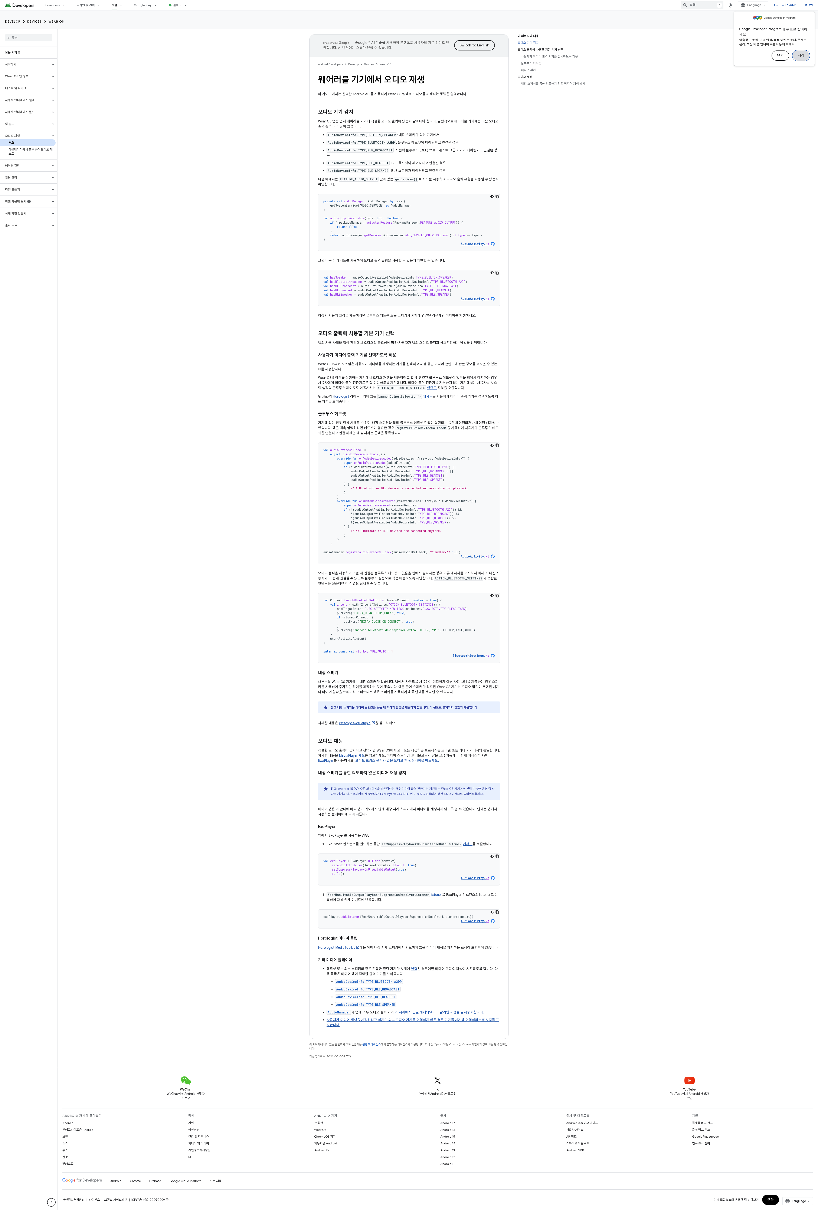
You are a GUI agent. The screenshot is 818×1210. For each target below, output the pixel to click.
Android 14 (447, 1143)
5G (190, 1157)
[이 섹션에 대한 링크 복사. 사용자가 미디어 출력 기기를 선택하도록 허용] (400, 355)
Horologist (341, 396)
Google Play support (705, 1136)
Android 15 (447, 1136)
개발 (114, 5)
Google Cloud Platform (185, 1181)
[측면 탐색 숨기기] (51, 1202)
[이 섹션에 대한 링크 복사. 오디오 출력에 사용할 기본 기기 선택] (399, 333)
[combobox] (702, 5)
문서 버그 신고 (701, 1130)
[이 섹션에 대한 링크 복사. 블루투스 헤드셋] (350, 414)
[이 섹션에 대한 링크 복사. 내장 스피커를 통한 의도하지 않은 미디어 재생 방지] (410, 773)
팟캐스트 (67, 1164)
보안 (65, 1136)
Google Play (143, 5)
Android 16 (447, 1130)
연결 (414, 969)
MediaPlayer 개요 (352, 755)
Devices (34, 21)
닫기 (780, 55)
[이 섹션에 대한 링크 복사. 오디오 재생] (347, 741)
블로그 (177, 5)
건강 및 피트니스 (198, 1136)
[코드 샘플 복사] (497, 196)
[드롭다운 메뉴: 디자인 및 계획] (101, 5)
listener (436, 895)
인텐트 (432, 388)
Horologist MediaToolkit (336, 948)
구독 (770, 1200)
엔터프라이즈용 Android (78, 1130)
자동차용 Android (325, 1143)
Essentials (52, 5)
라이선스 (94, 1199)
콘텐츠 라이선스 (371, 1044)
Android (67, 1123)
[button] (25, 64)
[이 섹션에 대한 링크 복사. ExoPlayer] (340, 827)
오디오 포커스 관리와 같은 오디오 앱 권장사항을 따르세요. (397, 761)
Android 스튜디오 (785, 5)
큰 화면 (318, 1123)
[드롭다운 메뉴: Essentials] (66, 5)
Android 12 (447, 1157)
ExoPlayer (326, 761)
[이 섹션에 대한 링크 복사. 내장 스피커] (342, 673)
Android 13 (447, 1150)
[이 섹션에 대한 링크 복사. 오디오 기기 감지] (357, 112)
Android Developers (330, 64)
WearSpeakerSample (354, 723)
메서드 (427, 396)
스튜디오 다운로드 (577, 1143)
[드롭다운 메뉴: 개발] (123, 5)
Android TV (321, 1150)
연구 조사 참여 (701, 1143)
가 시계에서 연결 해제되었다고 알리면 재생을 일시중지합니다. (439, 1012)
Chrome (135, 1181)
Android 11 (447, 1164)
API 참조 (571, 1136)
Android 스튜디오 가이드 (582, 1123)
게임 (191, 1123)
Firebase (155, 1181)
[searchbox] (28, 37)
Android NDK (575, 1150)
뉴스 (65, 1150)
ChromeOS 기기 (325, 1136)
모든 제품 (216, 1181)
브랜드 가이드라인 (115, 1199)
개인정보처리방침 (199, 1150)
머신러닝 (193, 1130)
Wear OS (56, 21)
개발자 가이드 (574, 1130)
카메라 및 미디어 (198, 1143)
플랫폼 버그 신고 (702, 1123)
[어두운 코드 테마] (492, 196)
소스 (65, 1143)
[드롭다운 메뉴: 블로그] (187, 5)
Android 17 (447, 1123)
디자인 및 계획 (86, 5)
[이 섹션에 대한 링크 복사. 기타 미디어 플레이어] (356, 960)
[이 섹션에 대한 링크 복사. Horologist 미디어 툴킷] (361, 938)
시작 (801, 55)
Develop (12, 21)
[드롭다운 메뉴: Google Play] (157, 5)
